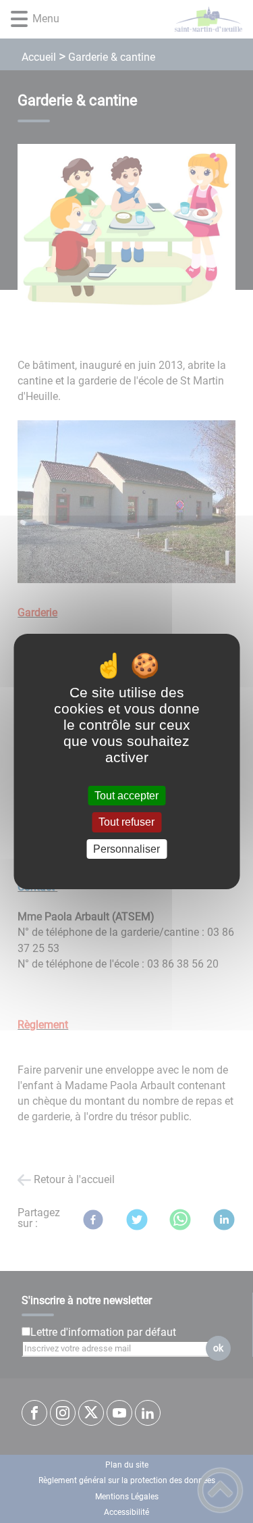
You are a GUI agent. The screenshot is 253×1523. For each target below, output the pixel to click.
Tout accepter (126, 795)
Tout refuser (126, 822)
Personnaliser (126, 849)
